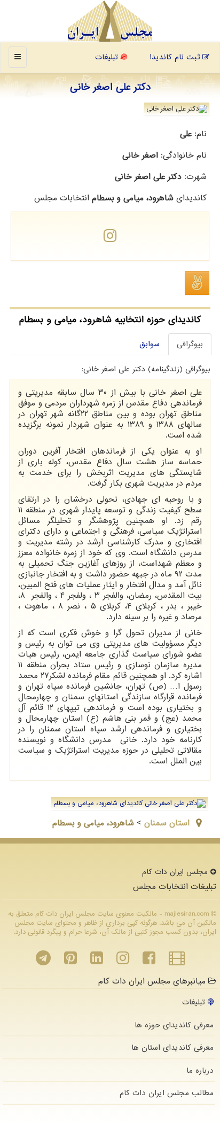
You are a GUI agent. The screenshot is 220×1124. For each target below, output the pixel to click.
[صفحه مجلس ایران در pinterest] (70, 961)
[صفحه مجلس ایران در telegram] (43, 961)
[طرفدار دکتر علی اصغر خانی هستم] (197, 283)
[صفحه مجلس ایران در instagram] (123, 961)
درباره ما (200, 1070)
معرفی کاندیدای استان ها (172, 1047)
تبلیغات (108, 57)
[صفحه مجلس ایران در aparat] (176, 961)
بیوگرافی (190, 344)
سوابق (149, 344)
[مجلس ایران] (110, 21)
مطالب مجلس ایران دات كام (167, 1093)
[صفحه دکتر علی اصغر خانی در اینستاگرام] (110, 239)
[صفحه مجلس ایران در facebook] (149, 961)
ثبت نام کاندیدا (176, 57)
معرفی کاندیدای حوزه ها (174, 1025)
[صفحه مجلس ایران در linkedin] (96, 961)
